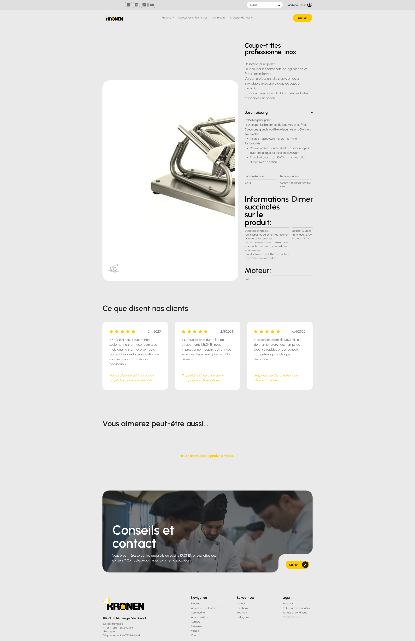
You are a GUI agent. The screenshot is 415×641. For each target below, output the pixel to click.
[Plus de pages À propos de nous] (252, 18)
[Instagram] (136, 5)
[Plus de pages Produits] (173, 18)
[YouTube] (151, 5)
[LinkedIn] (144, 5)
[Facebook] (128, 5)
